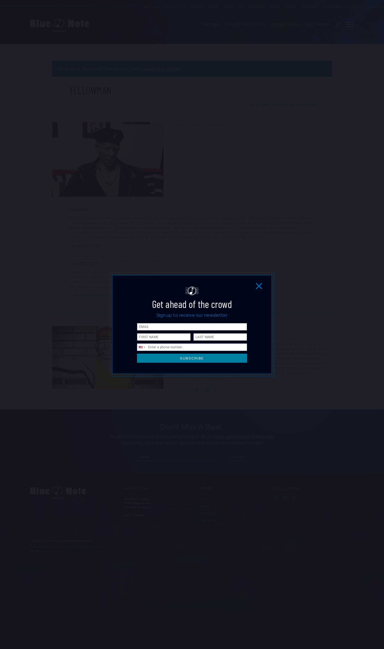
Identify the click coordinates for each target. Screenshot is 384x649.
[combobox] (141, 347)
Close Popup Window (259, 285)
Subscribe (192, 358)
